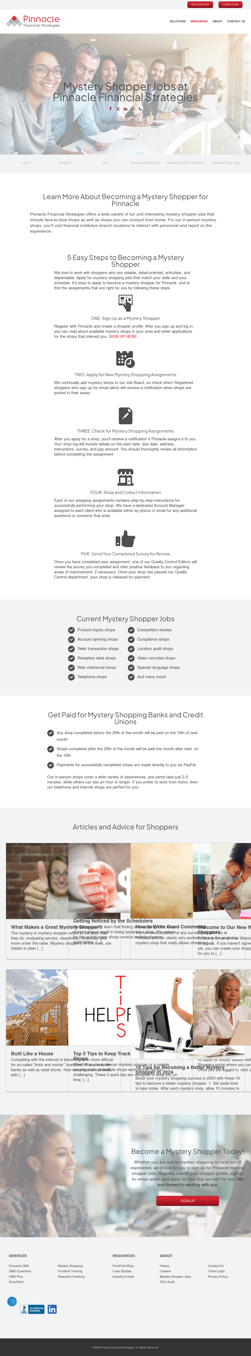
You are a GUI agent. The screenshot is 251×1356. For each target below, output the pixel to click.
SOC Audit (167, 1282)
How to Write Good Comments (171, 927)
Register (65, 162)
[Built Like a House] (63, 1007)
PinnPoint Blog (123, 1266)
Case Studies (122, 1271)
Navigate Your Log (225, 162)
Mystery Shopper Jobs (175, 1277)
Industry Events (123, 1277)
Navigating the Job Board (185, 162)
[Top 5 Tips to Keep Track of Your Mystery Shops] (125, 1007)
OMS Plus (16, 1277)
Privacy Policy (218, 1277)
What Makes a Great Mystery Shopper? (56, 927)
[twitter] (118, 109)
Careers (165, 1271)
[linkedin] (125, 109)
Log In (25, 162)
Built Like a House (32, 1054)
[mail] (133, 109)
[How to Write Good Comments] (188, 881)
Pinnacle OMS (19, 1266)
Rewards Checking (71, 1277)
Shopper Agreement (145, 162)
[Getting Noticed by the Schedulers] (125, 878)
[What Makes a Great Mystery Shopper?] (63, 881)
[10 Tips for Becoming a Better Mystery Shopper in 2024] (188, 1014)
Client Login (216, 1271)
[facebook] (110, 109)
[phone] (140, 109)
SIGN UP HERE (123, 337)
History (165, 1266)
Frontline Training (70, 1271)
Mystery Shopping (70, 1266)
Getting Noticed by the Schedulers (113, 921)
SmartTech (16, 1282)
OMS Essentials (20, 1271)
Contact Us (216, 1266)
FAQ (105, 162)
